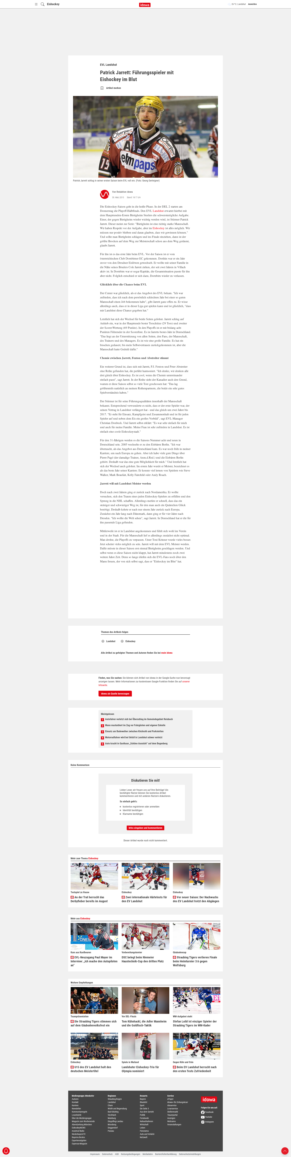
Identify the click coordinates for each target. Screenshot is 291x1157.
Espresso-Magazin (79, 1143)
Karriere (75, 1105)
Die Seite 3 (144, 1108)
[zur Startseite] (210, 1098)
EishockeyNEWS (78, 1127)
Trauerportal (172, 1115)
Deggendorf (113, 1127)
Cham (110, 1105)
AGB (117, 1154)
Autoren (75, 1099)
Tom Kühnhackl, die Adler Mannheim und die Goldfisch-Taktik (144, 1023)
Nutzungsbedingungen (130, 1154)
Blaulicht (143, 1102)
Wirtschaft (144, 1124)
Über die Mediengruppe (82, 1118)
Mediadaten (148, 1154)
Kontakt (75, 1102)
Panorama (144, 1131)
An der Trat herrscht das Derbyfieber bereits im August (89, 899)
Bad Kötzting (113, 1112)
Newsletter (76, 1108)
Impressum (95, 1154)
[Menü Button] (36, 4)
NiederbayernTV (78, 1134)
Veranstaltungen (174, 1124)
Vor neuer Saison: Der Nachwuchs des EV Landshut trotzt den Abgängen (196, 899)
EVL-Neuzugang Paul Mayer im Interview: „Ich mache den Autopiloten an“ (94, 961)
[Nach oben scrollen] (285, 1150)
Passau (111, 1131)
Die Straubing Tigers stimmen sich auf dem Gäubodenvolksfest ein (94, 1023)
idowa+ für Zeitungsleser (177, 1102)
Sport (142, 1105)
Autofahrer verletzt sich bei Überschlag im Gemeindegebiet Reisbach (139, 719)
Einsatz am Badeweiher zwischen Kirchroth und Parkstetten (134, 731)
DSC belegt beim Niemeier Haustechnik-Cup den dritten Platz (143, 959)
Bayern (143, 1099)
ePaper (170, 1099)
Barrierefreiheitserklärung (166, 1154)
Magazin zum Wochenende (83, 1121)
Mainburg (112, 1118)
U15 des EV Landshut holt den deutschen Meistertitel (91, 1069)
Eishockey (53, 4)
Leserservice (172, 1108)
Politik (142, 1115)
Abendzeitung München (82, 1124)
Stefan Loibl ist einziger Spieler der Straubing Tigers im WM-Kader (195, 1023)
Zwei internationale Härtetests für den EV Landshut (144, 899)
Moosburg (112, 1124)
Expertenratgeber (79, 1140)
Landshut (158, 211)
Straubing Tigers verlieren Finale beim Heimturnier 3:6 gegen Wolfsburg (195, 961)
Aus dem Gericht (147, 1112)
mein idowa (166, 652)
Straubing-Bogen (115, 1099)
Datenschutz (107, 1154)
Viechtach (112, 1115)
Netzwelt (143, 1137)
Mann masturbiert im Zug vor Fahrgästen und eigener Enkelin (135, 725)
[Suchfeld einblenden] (43, 4)
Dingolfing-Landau (115, 1121)
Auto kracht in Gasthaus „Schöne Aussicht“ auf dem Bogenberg (136, 743)
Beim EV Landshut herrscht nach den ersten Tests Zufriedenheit (195, 1069)
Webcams (171, 1121)
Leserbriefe (76, 1115)
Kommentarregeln (79, 1112)
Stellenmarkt (172, 1112)
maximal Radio (78, 1131)
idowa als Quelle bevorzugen (115, 693)
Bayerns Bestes (78, 1137)
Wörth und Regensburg (117, 1108)
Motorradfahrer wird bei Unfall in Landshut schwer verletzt (133, 737)
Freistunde (144, 1118)
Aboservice (172, 1105)
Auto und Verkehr (147, 1134)
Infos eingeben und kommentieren (145, 827)
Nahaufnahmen (146, 1121)
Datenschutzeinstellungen (190, 1154)
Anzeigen (171, 1118)
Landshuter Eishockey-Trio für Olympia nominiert (140, 1069)
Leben (142, 1127)
